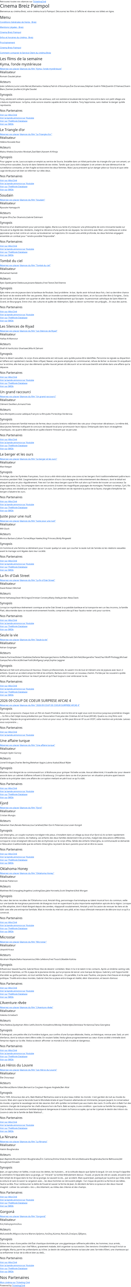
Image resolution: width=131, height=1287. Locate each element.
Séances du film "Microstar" (33, 941)
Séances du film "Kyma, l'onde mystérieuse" (41, 68)
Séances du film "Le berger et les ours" (38, 459)
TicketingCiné (39, 1)
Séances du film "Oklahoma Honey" (37, 873)
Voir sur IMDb (7, 124)
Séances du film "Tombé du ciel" (35, 265)
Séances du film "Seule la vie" (34, 639)
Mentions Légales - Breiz (12, 27)
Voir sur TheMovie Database (13, 121)
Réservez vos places (9, 68)
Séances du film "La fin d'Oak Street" (37, 580)
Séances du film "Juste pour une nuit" (38, 521)
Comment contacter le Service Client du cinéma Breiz (25, 52)
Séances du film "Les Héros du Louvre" (38, 1069)
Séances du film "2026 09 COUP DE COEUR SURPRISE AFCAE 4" (50, 705)
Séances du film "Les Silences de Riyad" (38, 331)
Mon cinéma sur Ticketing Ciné (15, 1282)
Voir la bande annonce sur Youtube (17, 118)
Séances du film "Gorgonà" (33, 1216)
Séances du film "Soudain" (32, 199)
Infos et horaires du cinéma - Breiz (16, 37)
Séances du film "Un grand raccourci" (38, 396)
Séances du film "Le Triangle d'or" (36, 134)
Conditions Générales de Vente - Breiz (18, 22)
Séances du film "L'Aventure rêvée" (36, 1007)
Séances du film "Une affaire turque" (37, 745)
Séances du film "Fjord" (31, 807)
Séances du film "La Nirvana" (33, 1141)
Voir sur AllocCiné (8, 114)
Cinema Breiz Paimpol (10, 32)
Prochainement (7, 42)
